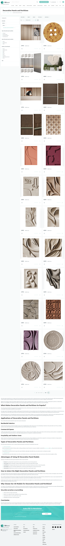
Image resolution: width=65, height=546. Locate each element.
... (43, 392)
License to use (35, 528)
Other (63, 5)
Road (43, 540)
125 (45, 392)
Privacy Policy (24, 516)
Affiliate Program (16, 534)
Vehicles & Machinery (29, 5)
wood (45, 448)
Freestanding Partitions (7, 449)
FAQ (24, 526)
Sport (60, 5)
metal (48, 448)
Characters (52, 5)
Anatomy (57, 5)
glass (51, 448)
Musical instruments (40, 5)
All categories (25, 528)
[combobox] (23, 2)
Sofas (43, 533)
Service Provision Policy (17, 532)
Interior (16, 5)
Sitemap (53, 529)
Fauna (49, 5)
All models (12, 5)
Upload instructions (26, 530)
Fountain (44, 537)
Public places (44, 544)
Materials (24, 5)
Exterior (20, 5)
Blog (33, 526)
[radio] (34, 48)
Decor (11, 12)
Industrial (45, 5)
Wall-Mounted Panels (7, 446)
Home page (4, 12)
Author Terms (35, 533)
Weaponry (34, 5)
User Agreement (16, 526)
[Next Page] (49, 392)
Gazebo (44, 535)
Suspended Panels (6, 452)
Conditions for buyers (36, 530)
